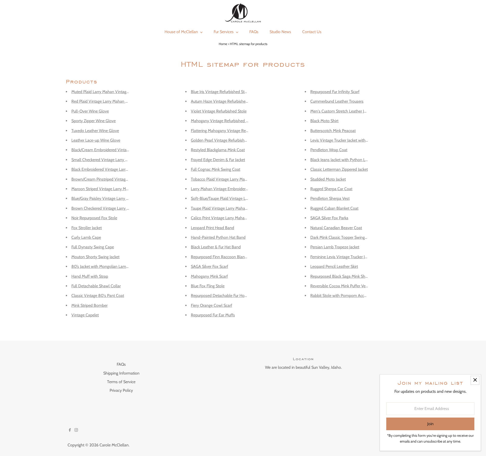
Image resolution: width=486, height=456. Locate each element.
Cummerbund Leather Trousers (336, 101)
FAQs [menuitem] (253, 31)
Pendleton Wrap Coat (328, 149)
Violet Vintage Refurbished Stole (219, 111)
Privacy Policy (121, 390)
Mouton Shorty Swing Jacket (95, 256)
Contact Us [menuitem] (311, 31)
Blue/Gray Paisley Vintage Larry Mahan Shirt (109, 198)
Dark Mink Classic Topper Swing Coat (342, 237)
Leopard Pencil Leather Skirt (334, 266)
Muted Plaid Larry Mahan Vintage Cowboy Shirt (112, 91)
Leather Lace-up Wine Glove (95, 140)
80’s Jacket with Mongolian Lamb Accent (106, 266)
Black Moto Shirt (324, 120)
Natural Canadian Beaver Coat (336, 227)
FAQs (121, 364)
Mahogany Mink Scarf (209, 276)
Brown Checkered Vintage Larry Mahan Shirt (109, 208)
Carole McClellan (114, 445)
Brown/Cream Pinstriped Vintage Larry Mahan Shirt (115, 179)
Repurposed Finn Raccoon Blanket (220, 256)
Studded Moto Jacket (328, 179)
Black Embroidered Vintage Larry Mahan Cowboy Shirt (118, 169)
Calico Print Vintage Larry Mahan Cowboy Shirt (231, 217)
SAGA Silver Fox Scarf (209, 266)
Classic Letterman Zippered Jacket (339, 169)
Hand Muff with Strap (89, 276)
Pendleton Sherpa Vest (330, 198)
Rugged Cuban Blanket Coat (334, 208)
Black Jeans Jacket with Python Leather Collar (348, 159)
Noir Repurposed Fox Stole (94, 217)
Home (223, 44)
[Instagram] (76, 430)
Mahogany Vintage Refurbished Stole (223, 120)
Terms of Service (121, 381)
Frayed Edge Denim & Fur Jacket (218, 159)
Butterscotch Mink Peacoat (333, 130)
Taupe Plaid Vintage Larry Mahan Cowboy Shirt (231, 208)
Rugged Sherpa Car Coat (331, 188)
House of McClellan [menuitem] (182, 31)
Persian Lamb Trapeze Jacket (334, 247)
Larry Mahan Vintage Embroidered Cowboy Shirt (232, 188)
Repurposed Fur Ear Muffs (213, 315)
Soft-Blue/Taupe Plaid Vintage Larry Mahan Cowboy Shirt (240, 198)
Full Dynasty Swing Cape (92, 247)
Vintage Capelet (85, 315)
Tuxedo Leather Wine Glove (95, 130)
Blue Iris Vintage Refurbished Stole (220, 91)
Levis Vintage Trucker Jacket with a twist (344, 140)
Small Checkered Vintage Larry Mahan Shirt (108, 159)
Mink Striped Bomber (89, 305)
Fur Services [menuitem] (224, 31)
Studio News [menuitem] (280, 31)
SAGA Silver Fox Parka (329, 217)
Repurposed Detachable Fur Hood (220, 295)
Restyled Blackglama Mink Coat (218, 149)
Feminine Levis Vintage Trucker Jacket (342, 256)
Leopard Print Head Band (212, 227)
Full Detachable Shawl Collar (96, 286)
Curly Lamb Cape (86, 237)
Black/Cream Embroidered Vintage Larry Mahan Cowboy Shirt (124, 149)
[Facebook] (70, 430)
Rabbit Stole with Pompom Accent (340, 295)
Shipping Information (121, 373)
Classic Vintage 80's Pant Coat (97, 295)
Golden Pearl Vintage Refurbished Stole (225, 140)
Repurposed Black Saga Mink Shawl (340, 276)
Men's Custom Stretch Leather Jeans (341, 111)
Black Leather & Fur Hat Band (216, 247)
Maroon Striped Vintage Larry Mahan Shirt (107, 188)
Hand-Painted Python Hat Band (218, 237)
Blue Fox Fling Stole (208, 286)
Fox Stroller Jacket (86, 227)
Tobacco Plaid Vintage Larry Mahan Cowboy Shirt (233, 179)
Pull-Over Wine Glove (90, 111)
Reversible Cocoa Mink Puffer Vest (339, 286)
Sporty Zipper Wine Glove (93, 120)
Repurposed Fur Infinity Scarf (334, 91)
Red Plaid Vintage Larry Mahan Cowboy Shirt (110, 101)
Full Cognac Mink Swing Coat (215, 169)
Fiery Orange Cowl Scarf (211, 305)
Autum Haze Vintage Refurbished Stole (224, 101)
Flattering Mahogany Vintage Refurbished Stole (231, 130)
